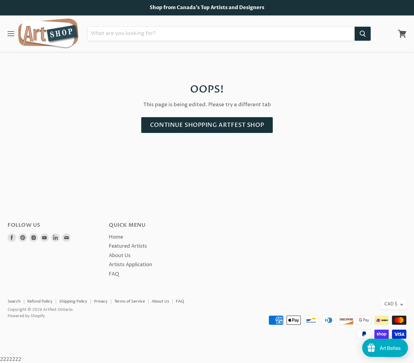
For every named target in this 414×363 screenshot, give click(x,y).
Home (116, 237)
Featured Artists (128, 246)
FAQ (114, 274)
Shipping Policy (73, 301)
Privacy (101, 301)
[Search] (363, 34)
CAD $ (390, 304)
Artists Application (130, 264)
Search (14, 301)
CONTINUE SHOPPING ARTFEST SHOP (207, 125)
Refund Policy (39, 301)
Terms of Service (129, 301)
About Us (120, 255)
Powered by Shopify (26, 316)
